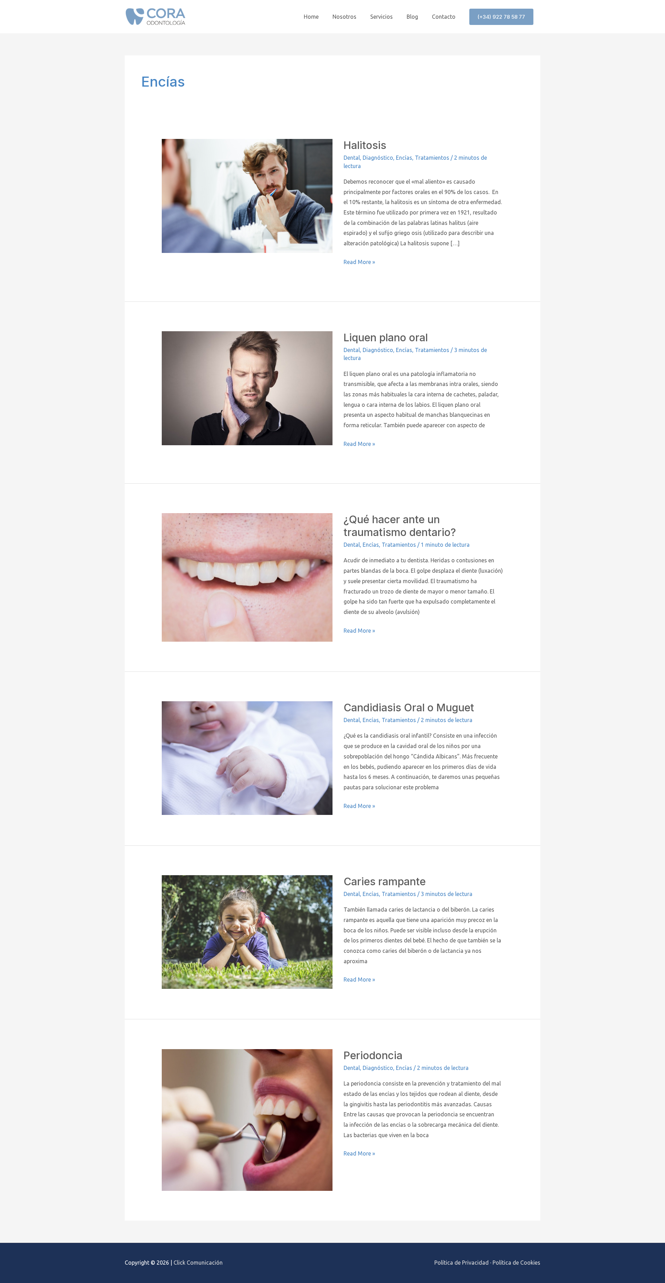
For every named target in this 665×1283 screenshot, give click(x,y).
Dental (352, 158)
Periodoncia (373, 1055)
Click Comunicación (198, 1262)
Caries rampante (385, 881)
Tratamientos (432, 158)
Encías (404, 158)
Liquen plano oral (386, 337)
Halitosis (365, 145)
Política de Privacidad (461, 1262)
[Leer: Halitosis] (247, 195)
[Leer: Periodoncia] (247, 1119)
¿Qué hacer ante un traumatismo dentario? (400, 525)
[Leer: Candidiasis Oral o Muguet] (247, 757)
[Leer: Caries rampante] (247, 931)
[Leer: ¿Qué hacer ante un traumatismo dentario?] (247, 577)
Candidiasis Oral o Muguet (409, 707)
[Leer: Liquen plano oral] (247, 388)
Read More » (359, 261)
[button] (501, 17)
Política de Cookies (516, 1262)
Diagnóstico (378, 158)
